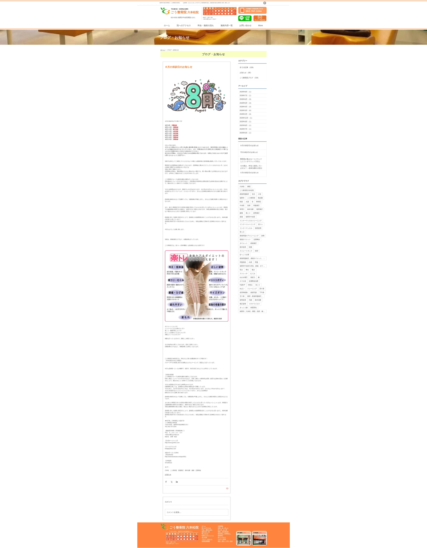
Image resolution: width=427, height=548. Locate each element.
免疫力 (252, 277)
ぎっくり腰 (244, 307)
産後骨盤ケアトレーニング (249, 236)
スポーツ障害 (222, 539)
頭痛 (250, 247)
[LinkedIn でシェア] (177, 482)
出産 (250, 262)
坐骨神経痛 (244, 292)
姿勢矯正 (256, 213)
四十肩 (262, 289)
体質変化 (253, 307)
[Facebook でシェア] (166, 482)
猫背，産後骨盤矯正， (255, 296)
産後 (241, 217)
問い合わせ (205, 533)
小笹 (259, 194)
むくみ (252, 273)
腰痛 (193, 470)
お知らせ (168, 474)
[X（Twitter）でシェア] (171, 482)
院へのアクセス (206, 528)
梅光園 (260, 198)
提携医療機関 (206, 541)
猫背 (256, 251)
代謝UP (242, 285)
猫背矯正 (259, 209)
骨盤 (256, 262)
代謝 (250, 300)
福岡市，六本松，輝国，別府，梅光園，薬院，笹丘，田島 (253, 311)
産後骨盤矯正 (244, 194)
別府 (248, 205)
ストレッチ (244, 273)
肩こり (248, 213)
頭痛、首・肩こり (223, 528)
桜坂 (241, 202)
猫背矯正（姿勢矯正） (224, 533)
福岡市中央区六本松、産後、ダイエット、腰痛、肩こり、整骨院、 (253, 266)
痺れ (247, 270)
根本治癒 (258, 300)
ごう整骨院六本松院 (247, 190)
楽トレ (260, 224)
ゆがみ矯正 (244, 277)
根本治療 (187, 470)
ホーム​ (162, 50)
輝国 (248, 186)
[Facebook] (264, 3)
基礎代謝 (253, 292)
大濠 (247, 202)
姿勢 (262, 236)
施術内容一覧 (206, 532)
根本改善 (243, 247)
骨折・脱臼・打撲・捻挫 (225, 541)
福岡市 (242, 198)
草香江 (242, 209)
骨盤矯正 (181, 470)
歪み (241, 270)
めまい (242, 289)
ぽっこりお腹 (244, 254)
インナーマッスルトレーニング (251, 220)
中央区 (242, 205)
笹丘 (253, 194)
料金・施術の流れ (207, 530)
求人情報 (204, 537)
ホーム (204, 526)
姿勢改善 (243, 300)
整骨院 (258, 202)
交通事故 (198, 470)
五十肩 (242, 296)
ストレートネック (246, 251)
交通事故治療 (253, 281)
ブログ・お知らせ (207, 539)
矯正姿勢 (243, 304)
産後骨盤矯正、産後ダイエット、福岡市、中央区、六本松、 (253, 258)
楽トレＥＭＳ (222, 537)
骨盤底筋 (243, 262)
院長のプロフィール (208, 535)
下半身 (262, 292)
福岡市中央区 (250, 217)
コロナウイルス (254, 304)
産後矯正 (253, 243)
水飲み (250, 285)
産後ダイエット (245, 239)
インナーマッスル (246, 228)
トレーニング (252, 289)
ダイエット (244, 243)
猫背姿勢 (258, 228)
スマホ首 (243, 281)
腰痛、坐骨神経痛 (223, 532)
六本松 (167, 470)
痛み (253, 270)
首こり (257, 285)
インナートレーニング (247, 224)
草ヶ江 (242, 232)
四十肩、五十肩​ (222, 530)
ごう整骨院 (173, 470)
